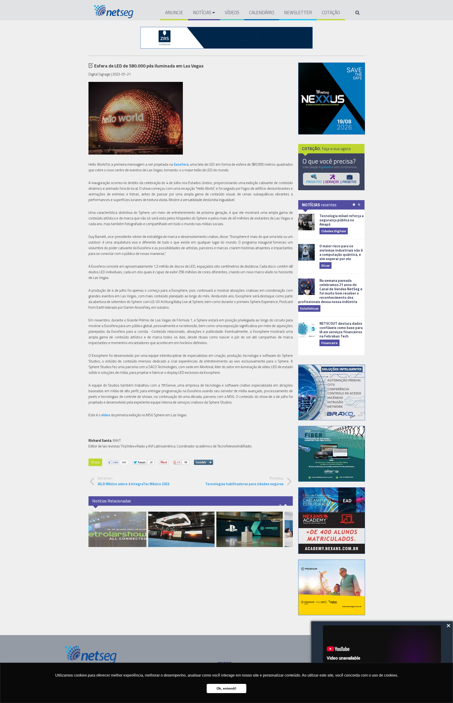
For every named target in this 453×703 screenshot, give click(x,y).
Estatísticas (309, 308)
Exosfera (181, 164)
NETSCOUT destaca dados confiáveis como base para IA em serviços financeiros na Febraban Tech (341, 330)
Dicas (325, 265)
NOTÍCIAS (202, 12)
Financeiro (329, 342)
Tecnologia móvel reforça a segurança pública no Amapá (341, 220)
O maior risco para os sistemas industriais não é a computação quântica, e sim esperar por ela (341, 252)
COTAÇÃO (331, 12)
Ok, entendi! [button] (226, 688)
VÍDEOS (232, 12)
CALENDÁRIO (261, 12)
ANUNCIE (174, 12)
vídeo (105, 415)
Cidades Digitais (333, 230)
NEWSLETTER (298, 12)
